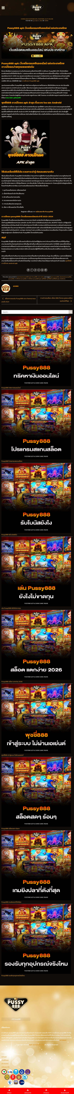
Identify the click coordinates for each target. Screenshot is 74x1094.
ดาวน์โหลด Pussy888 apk (30, 81)
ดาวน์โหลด (4, 1060)
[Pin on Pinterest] (42, 270)
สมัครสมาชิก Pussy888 (44, 211)
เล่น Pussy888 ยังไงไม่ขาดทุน (11, 608)
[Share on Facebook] (31, 270)
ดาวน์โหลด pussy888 (20, 279)
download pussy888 (65, 277)
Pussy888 (41, 19)
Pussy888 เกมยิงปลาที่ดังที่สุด (11, 902)
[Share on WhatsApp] (28, 270)
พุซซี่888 (49, 279)
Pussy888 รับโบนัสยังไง (9, 534)
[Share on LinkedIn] (45, 270)
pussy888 (11, 279)
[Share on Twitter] (35, 270)
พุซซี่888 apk (55, 279)
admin (46, 20)
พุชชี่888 (44, 279)
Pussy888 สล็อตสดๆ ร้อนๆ (10, 828)
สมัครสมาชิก (5, 1067)
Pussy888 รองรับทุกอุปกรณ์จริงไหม (13, 975)
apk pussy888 (55, 277)
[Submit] (71, 312)
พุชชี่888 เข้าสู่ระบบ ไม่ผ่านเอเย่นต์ (12, 755)
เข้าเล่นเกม (4, 1063)
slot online (49, 19)
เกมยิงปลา (62, 279)
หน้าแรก (4, 1057)
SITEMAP (63, 1040)
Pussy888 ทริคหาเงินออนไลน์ (11, 388)
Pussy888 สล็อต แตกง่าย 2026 (11, 681)
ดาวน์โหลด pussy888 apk (34, 279)
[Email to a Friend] (38, 270)
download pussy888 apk (29, 19)
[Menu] (3, 7)
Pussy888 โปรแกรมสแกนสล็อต (11, 461)
